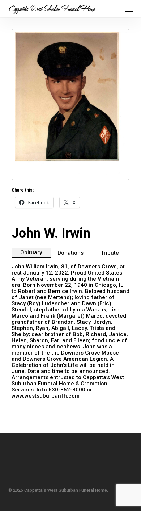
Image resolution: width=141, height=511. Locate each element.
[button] (129, 8)
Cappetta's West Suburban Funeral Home (51, 8)
